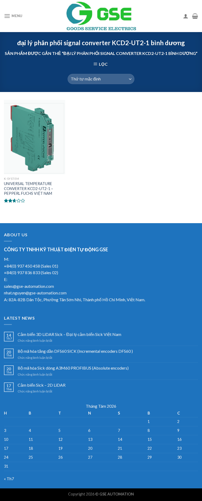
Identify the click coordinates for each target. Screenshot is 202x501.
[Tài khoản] (185, 16)
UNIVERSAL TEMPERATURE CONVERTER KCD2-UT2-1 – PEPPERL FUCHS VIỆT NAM (28, 188)
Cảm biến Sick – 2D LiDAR (41, 384)
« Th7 (9, 478)
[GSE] (101, 16)
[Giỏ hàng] (195, 16)
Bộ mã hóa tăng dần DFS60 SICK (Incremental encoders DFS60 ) (75, 351)
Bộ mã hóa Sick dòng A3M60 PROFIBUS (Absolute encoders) (73, 367)
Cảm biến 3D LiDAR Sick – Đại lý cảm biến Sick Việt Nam (69, 334)
